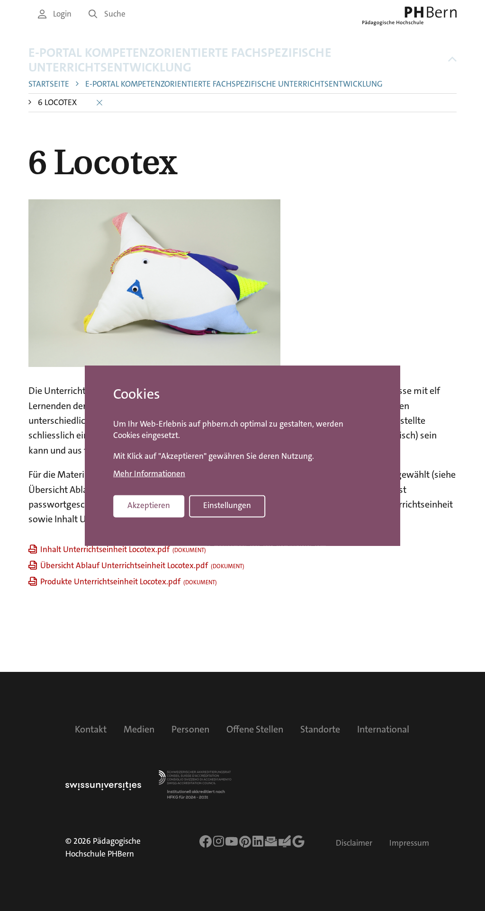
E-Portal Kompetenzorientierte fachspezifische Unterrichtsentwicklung (180, 60)
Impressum (409, 843)
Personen (190, 729)
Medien (139, 729)
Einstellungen (227, 505)
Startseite (48, 84)
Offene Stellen (254, 729)
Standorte (320, 729)
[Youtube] (231, 841)
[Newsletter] (271, 841)
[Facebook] (205, 841)
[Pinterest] (245, 841)
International (383, 729)
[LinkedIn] (257, 841)
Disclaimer (354, 843)
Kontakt (91, 729)
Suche (115, 14)
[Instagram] (218, 841)
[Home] (409, 16)
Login (62, 14)
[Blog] (284, 841)
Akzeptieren (148, 505)
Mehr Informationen (149, 474)
